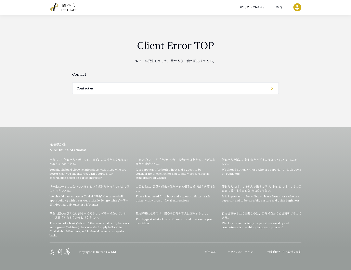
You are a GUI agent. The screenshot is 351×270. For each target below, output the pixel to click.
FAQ (279, 7)
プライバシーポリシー (242, 252)
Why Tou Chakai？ (252, 7)
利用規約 (210, 252)
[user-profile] (297, 7)
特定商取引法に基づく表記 (284, 252)
